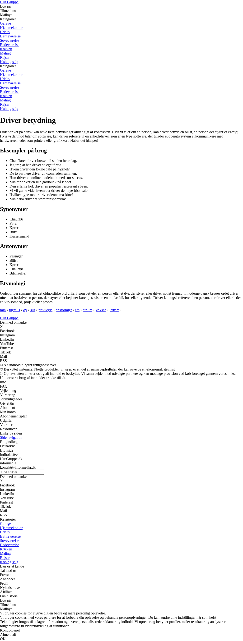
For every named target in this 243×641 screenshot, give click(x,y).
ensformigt (64, 310)
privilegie (45, 310)
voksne (101, 310)
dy (25, 310)
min (3, 310)
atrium (87, 310)
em (77, 310)
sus (32, 310)
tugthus (14, 310)
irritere (114, 310)
